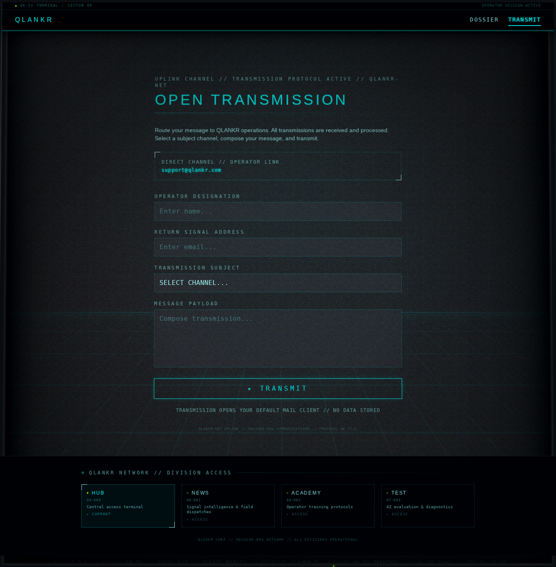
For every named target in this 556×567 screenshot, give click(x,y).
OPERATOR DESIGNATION (198, 196)
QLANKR (34, 19)
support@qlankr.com (191, 170)
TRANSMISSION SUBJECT (197, 268)
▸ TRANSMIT (278, 388)
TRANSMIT (524, 19)
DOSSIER (484, 19)
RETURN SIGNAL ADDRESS (199, 232)
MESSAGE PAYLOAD (186, 303)
